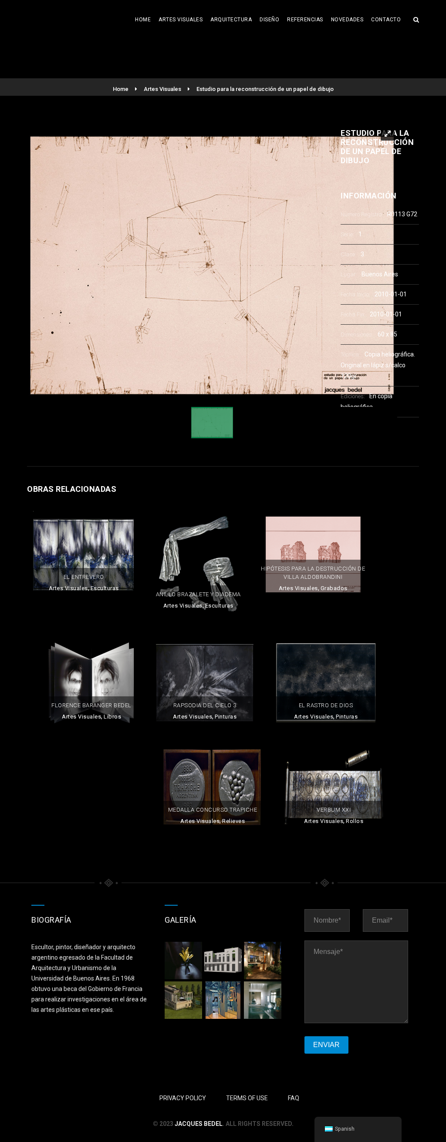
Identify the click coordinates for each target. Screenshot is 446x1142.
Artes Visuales (181, 20)
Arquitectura (231, 20)
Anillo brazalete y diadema (198, 594)
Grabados (334, 588)
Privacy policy (182, 1098)
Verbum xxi (334, 809)
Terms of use (247, 1098)
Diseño (269, 20)
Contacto (386, 20)
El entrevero (84, 577)
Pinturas (226, 716)
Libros (112, 716)
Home (143, 20)
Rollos (354, 821)
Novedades (347, 20)
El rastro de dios (326, 705)
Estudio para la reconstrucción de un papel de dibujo (265, 89)
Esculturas (105, 588)
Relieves (233, 821)
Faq (293, 1098)
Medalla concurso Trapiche (212, 809)
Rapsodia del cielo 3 (205, 705)
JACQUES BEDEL (199, 1123)
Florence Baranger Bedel (91, 705)
